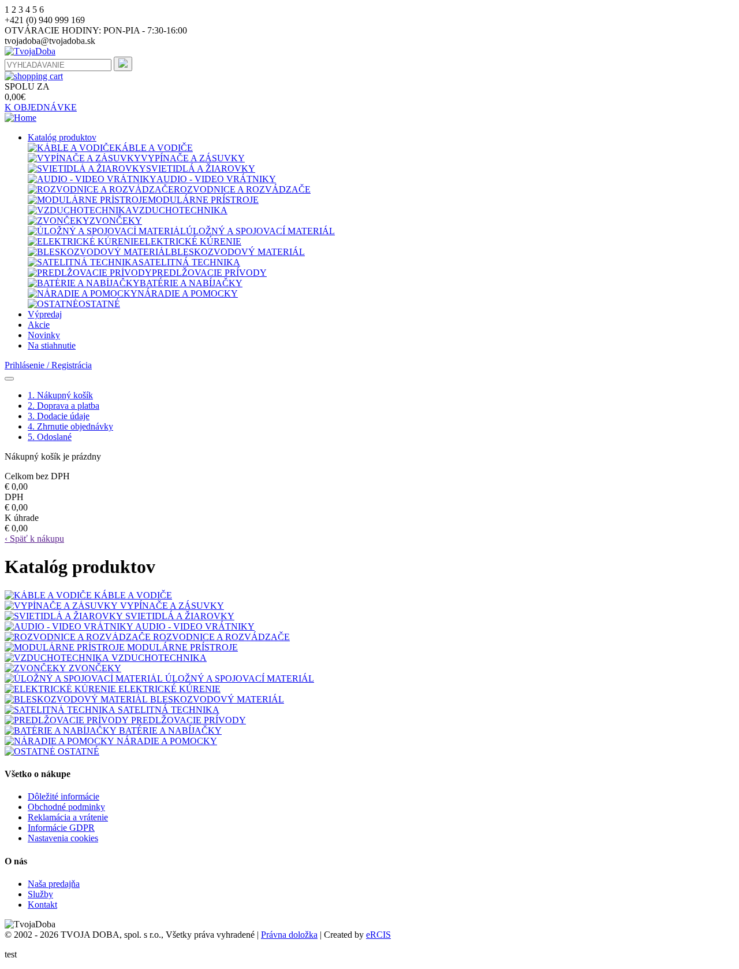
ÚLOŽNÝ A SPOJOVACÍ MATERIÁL (260, 231)
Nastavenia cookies (63, 838)
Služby (40, 894)
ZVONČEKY (115, 220)
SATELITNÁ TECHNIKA (189, 262)
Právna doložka (289, 935)
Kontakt (42, 904)
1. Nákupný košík (60, 395)
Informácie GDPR (61, 828)
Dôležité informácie (63, 796)
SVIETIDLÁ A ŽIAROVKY (200, 168)
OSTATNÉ (99, 304)
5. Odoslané (50, 437)
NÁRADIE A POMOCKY (187, 293)
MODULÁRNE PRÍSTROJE (203, 200)
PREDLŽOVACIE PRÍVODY (209, 273)
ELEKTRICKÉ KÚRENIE (190, 241)
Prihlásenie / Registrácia (48, 365)
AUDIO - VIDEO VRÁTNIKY (216, 179)
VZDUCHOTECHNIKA (179, 210)
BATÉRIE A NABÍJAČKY (191, 283)
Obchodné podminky (66, 807)
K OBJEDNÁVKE (41, 107)
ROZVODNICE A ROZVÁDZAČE (242, 189)
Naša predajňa (54, 884)
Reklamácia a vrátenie (68, 817)
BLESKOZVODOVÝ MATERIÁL (238, 252)
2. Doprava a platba (63, 405)
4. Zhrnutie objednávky (70, 426)
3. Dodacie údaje (58, 416)
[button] (62, 137)
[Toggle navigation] (9, 378)
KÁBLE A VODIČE (154, 148)
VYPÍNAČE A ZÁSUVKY (193, 158)
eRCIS (378, 935)
